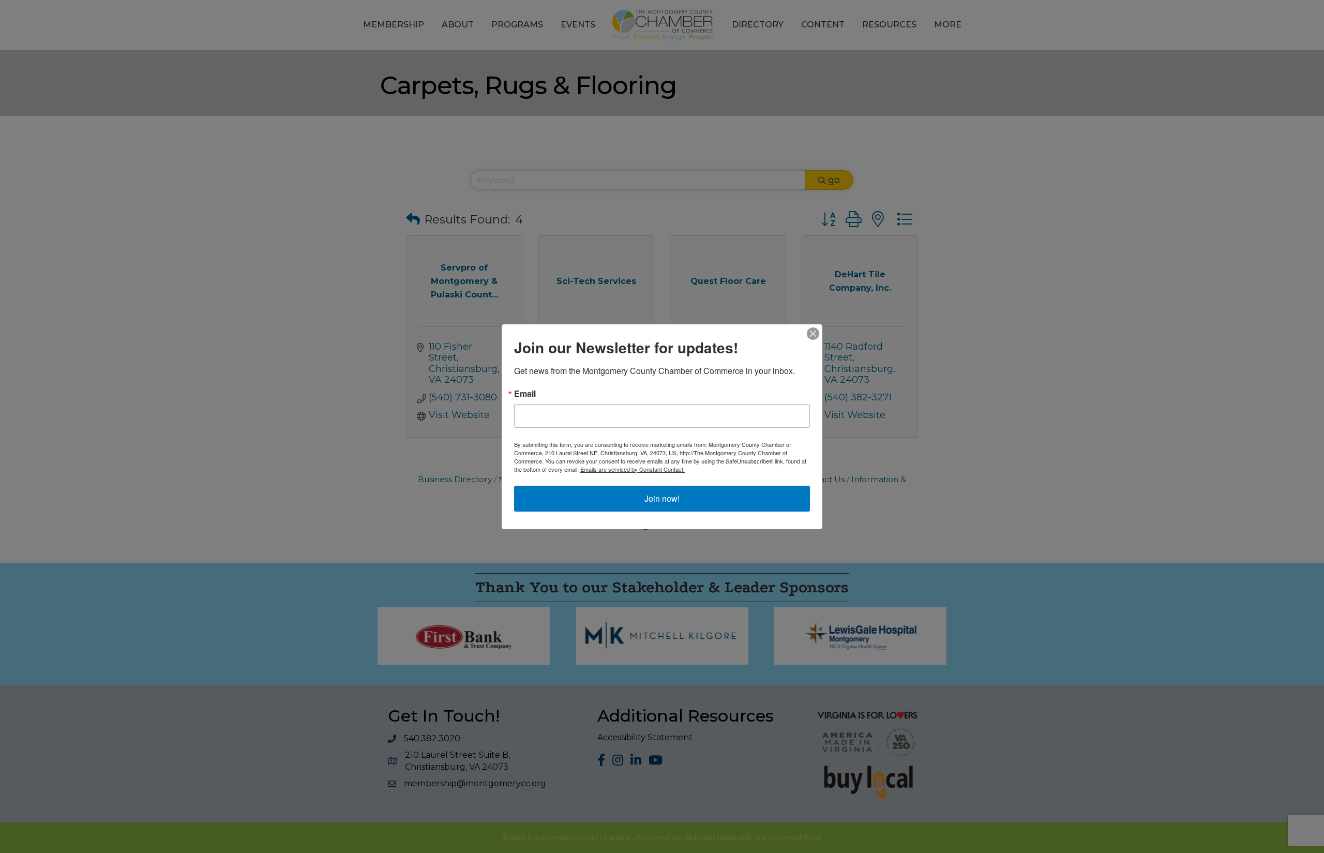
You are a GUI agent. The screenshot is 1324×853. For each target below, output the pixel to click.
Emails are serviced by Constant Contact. (632, 469)
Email (525, 394)
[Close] (813, 333)
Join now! (662, 498)
